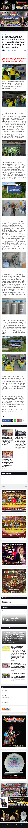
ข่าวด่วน (4, 695)
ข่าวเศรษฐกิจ (5, 702)
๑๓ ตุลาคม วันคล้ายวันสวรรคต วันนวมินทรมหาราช (13, 619)
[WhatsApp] (15, 420)
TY (10, 824)
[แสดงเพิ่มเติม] (23, 420)
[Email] (20, 420)
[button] (26, 29)
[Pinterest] (18, 420)
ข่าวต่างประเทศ (5, 697)
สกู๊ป (7, 34)
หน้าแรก (4, 34)
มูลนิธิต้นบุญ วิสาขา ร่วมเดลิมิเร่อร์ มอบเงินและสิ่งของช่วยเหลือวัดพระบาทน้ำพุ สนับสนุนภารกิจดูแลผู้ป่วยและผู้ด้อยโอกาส (7, 463)
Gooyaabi (20, 824)
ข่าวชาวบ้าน (4, 692)
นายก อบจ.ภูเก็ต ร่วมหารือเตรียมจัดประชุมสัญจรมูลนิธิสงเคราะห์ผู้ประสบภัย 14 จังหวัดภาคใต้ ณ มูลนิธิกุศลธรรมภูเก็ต (7, 441)
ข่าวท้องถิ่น (4, 700)
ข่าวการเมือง (4, 690)
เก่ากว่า (25, 486)
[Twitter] (12, 420)
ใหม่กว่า (3, 486)
